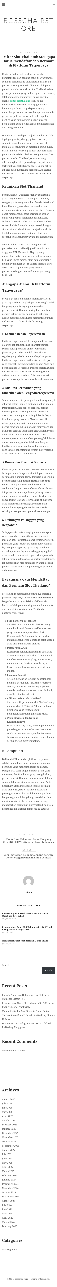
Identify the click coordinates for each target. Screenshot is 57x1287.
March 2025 (8, 1171)
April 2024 (7, 1218)
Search (5, 965)
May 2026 (7, 1112)
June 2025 (7, 1158)
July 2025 (6, 1154)
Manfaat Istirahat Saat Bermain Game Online (26, 1011)
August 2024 (8, 1201)
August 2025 (8, 1150)
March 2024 (8, 1222)
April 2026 (7, 1116)
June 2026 (7, 1107)
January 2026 (9, 1129)
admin (28, 892)
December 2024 (10, 1184)
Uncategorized (9, 1249)
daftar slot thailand (20, 101)
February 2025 (9, 1175)
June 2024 (7, 1209)
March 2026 (8, 1120)
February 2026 (9, 1124)
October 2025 (9, 1141)
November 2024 (10, 1188)
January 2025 (9, 1179)
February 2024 (9, 1226)
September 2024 (10, 1196)
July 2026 (7, 1103)
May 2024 (7, 1213)
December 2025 (10, 1133)
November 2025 (10, 1137)
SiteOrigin (45, 1279)
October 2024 (9, 1192)
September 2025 (10, 1146)
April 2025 (7, 1167)
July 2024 (7, 1205)
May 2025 (7, 1162)
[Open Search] (54, 4)
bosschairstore (28, 24)
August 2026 (8, 1099)
